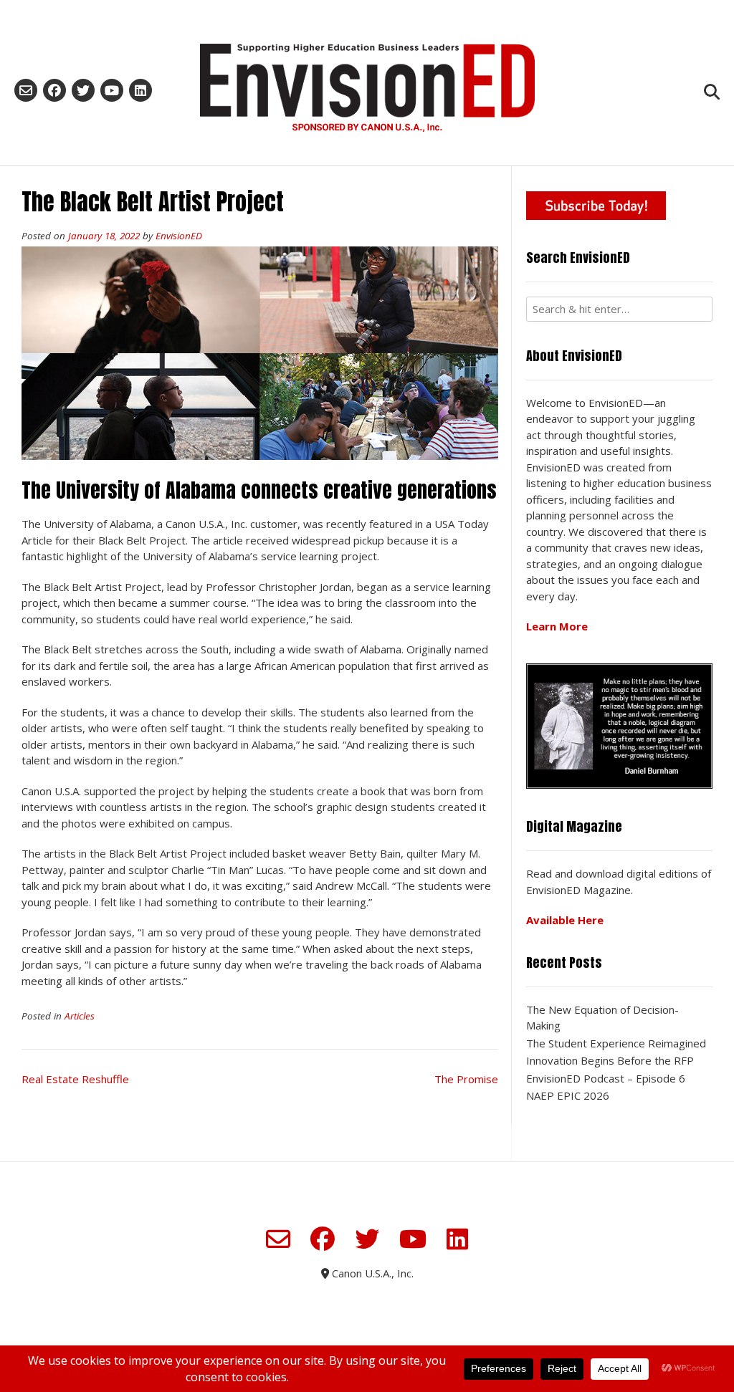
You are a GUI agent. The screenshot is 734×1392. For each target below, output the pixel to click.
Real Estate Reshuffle (75, 1079)
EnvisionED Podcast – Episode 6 (605, 1078)
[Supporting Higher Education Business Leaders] (367, 87)
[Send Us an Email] (25, 90)
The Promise (466, 1079)
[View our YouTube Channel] (111, 90)
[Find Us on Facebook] (54, 90)
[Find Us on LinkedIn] (140, 90)
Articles (80, 1015)
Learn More (557, 626)
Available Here (565, 920)
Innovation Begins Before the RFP (610, 1060)
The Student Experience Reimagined (616, 1043)
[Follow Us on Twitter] (83, 90)
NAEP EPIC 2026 (567, 1095)
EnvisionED (179, 235)
